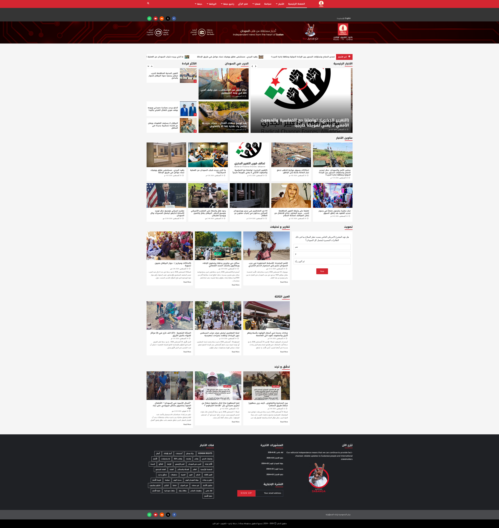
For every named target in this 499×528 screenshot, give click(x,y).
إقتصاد (188, 458)
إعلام (196, 458)
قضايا (257, 4)
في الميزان (184, 485)
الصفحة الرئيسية (296, 4)
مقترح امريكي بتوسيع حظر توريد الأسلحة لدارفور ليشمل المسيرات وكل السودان (167, 213)
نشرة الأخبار (156, 490)
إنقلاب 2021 (178, 458)
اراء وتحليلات (165, 458)
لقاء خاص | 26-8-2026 (275, 452)
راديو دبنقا (228, 4)
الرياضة (212, 4)
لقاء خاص (209, 490)
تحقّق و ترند (162, 474)
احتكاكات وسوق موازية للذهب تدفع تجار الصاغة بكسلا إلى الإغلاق (293, 171)
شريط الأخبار (156, 480)
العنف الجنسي (161, 469)
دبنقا (199, 4)
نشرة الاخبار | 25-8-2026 (275, 474)
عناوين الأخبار (207, 485)
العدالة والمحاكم (183, 469)
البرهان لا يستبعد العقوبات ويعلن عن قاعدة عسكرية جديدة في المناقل (163, 125)
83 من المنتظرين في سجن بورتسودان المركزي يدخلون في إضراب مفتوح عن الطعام (250, 213)
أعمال (158, 453)
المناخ (198, 474)
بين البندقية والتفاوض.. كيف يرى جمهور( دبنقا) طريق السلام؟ (268, 404)
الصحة (152, 464)
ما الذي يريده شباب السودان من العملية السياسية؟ (208, 171)
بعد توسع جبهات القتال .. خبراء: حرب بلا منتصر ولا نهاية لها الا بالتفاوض (224, 124)
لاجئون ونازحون (155, 485)
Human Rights (205, 453)
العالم (195, 469)
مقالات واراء (183, 490)
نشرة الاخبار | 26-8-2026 (275, 458)
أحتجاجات (179, 453)
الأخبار (281, 4)
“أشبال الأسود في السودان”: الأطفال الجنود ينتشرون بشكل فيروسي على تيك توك (172, 405)
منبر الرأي (243, 4)
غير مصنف (195, 485)
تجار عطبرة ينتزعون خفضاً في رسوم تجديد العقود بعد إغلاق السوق (335, 212)
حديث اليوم (177, 480)
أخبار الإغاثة (168, 453)
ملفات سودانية (169, 490)
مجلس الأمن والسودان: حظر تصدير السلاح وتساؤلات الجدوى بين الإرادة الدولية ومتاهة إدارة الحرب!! (335, 172)
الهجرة (183, 474)
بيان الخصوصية (344, 514)
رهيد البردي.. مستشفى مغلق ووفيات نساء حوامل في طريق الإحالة (167, 171)
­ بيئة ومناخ (190, 453)
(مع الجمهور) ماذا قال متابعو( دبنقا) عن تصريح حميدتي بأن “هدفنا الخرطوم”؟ (220, 404)
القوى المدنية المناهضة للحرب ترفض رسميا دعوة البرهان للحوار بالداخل (163, 76)
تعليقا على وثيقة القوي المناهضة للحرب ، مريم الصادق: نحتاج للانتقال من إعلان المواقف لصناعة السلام (291, 213)
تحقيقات (174, 474)
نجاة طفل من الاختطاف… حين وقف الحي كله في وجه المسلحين (224, 91)
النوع (190, 474)
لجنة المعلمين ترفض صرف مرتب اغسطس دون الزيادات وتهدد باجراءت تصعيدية (219, 334)
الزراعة (169, 464)
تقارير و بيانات (207, 480)
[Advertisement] (172, 92)
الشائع (161, 464)
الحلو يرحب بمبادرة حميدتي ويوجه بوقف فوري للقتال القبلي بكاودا (163, 109)
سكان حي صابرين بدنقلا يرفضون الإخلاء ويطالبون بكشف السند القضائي (221, 264)
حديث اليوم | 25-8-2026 (274, 469)
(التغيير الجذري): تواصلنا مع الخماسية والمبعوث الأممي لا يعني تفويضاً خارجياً (306, 123)
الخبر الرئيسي (179, 464)
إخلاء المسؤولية (332, 514)
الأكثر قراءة (208, 464)
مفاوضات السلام (196, 490)
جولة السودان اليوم (192, 480)
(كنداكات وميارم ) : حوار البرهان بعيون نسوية (173, 264)
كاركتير (166, 485)
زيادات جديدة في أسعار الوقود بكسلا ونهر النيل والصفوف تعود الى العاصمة (267, 334)
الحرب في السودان (194, 464)
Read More (284, 282)
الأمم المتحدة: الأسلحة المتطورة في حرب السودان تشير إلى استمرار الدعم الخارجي (268, 264)
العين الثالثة (208, 474)
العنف (172, 469)
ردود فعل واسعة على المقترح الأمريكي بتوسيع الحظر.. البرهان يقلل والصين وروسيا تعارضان (208, 213)
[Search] (148, 3)
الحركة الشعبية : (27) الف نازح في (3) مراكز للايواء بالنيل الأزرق (170, 334)
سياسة (267, 4)
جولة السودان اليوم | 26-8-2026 (272, 463)
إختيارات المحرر (207, 458)
